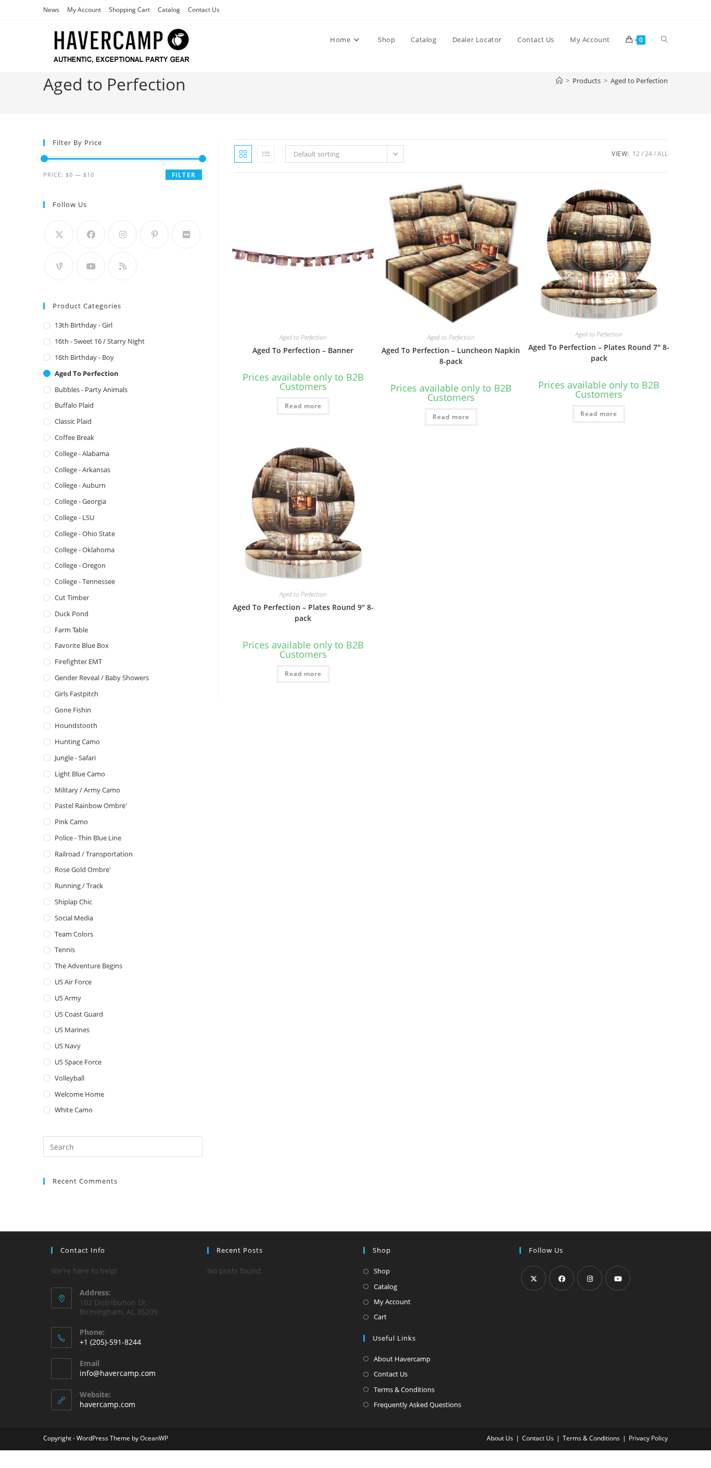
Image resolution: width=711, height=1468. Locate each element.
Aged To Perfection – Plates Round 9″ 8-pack (303, 612)
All (662, 153)
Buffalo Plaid (74, 405)
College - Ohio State (85, 533)
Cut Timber (72, 597)
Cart (380, 1316)
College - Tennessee (85, 581)
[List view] (266, 154)
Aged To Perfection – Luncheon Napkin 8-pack (451, 355)
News (51, 9)
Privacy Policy (648, 1438)
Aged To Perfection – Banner (302, 350)
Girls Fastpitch (76, 693)
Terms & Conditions (404, 1389)
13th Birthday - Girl (83, 325)
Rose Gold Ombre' (83, 869)
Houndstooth (76, 725)
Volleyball (69, 1078)
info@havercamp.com (118, 1373)
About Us (500, 1438)
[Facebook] (91, 234)
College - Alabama (82, 453)
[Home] (559, 80)
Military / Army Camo (87, 790)
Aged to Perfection (639, 80)
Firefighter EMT (78, 661)
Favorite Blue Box (82, 645)
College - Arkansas (82, 469)
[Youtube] (91, 266)
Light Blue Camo (80, 773)
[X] (59, 234)
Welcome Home (79, 1094)
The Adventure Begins (88, 965)
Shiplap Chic (73, 901)
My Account (84, 9)
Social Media (74, 918)
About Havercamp (402, 1358)
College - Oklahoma (85, 549)
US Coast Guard (79, 1014)
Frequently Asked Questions (417, 1404)
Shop (382, 1271)
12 (636, 153)
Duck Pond (71, 613)
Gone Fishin (73, 709)
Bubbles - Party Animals (91, 389)
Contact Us (204, 9)
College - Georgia (80, 501)
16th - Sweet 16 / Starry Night (100, 341)
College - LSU (74, 517)
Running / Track (79, 885)
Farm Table (71, 629)
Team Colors (74, 934)
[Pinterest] (154, 234)
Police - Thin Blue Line (88, 837)
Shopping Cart (129, 9)
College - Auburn (80, 485)
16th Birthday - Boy (84, 357)
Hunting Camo (77, 741)
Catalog (169, 9)
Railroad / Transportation (94, 854)
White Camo (74, 1109)
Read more (303, 405)
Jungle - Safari (75, 757)
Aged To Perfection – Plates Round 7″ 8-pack (598, 352)
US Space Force (78, 1062)
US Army (68, 998)
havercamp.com (107, 1404)
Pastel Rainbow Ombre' (91, 805)
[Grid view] (243, 154)
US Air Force (73, 981)
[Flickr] (186, 234)
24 (648, 153)
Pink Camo (71, 821)
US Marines (72, 1029)
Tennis (65, 949)
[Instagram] (122, 234)
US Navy (68, 1045)
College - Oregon (80, 565)
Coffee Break (74, 437)
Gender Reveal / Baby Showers (102, 677)
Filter (184, 175)
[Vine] (59, 266)
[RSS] (122, 266)
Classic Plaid (73, 421)
